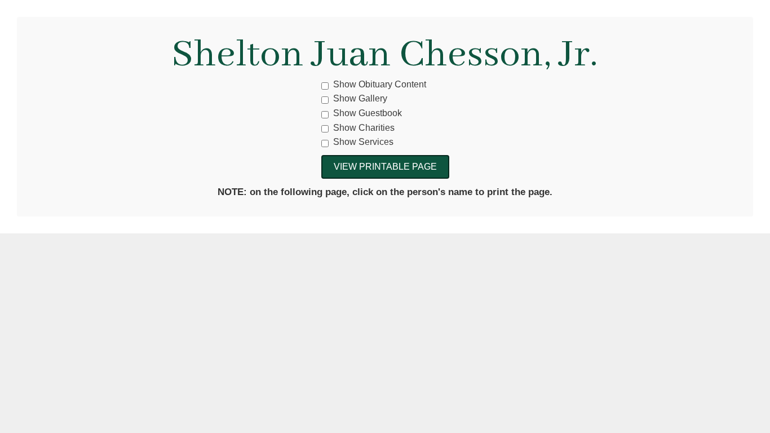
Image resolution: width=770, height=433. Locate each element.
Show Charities (364, 127)
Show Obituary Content (379, 84)
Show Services (363, 142)
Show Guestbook (367, 113)
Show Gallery (360, 98)
